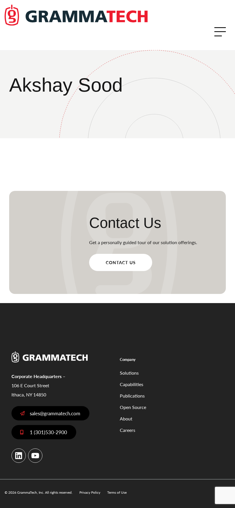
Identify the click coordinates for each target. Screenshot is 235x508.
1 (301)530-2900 (48, 432)
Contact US (121, 262)
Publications (132, 395)
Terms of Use (117, 492)
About (126, 418)
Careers (127, 430)
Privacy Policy (89, 492)
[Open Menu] (220, 31)
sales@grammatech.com (55, 413)
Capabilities (131, 384)
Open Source (133, 407)
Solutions (129, 372)
